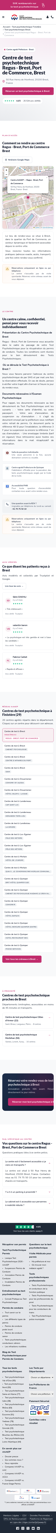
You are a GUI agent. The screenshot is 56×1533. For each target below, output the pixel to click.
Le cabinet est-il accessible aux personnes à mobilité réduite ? (26, 1203)
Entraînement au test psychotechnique (13, 1292)
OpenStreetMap (47, 228)
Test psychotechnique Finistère (26, 27)
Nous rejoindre (11, 1463)
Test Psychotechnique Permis (14, 1252)
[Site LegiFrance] (13, 1491)
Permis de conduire (12, 1308)
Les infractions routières (15, 1346)
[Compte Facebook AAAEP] (17, 1529)
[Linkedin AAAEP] (38, 1529)
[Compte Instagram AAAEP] (23, 1529)
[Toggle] (48, 17)
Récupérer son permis (14, 1244)
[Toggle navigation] (3, 17)
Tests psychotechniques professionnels (39, 1277)
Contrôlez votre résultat (37, 1421)
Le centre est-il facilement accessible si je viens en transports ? (25, 1163)
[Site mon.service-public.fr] (43, 1491)
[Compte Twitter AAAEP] (28, 1529)
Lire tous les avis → (14, 586)
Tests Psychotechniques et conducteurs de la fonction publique (41, 1288)
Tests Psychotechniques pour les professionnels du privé (41, 1299)
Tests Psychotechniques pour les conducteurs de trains (41, 1309)
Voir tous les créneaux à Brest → (22, 959)
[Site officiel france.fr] (22, 1497)
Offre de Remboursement (15, 1519)
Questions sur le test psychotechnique (40, 1246)
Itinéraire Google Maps (18, 159)
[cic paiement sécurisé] (41, 1410)
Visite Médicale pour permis (40, 1255)
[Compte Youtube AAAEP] (33, 1529)
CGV (24, 1515)
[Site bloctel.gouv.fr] (35, 1497)
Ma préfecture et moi (41, 1261)
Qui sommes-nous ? (14, 1460)
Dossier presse (11, 1456)
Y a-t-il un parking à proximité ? (21, 1192)
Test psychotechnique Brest (17, 29)
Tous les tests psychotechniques (12, 1369)
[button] (28, 197)
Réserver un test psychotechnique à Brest (27, 91)
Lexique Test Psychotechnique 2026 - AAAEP (13, 1261)
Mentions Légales (11, 1515)
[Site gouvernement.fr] (28, 1491)
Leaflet (37, 228)
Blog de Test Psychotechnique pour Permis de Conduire (14, 1356)
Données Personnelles (40, 1515)
